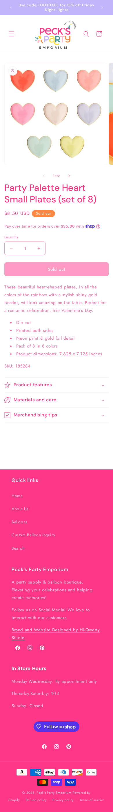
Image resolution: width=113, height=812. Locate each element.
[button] (11, 34)
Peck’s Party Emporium (54, 792)
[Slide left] (43, 175)
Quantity (11, 237)
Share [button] (15, 433)
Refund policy (36, 800)
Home (17, 496)
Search (18, 548)
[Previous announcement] (10, 7)
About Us (20, 509)
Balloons (20, 522)
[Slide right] (69, 175)
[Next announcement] (102, 7)
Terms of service (92, 800)
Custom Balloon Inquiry (33, 535)
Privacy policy (63, 800)
